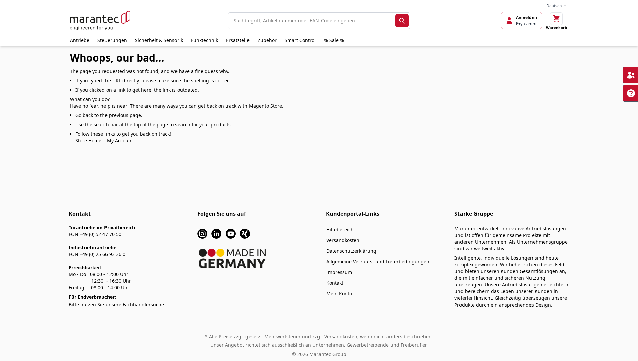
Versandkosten (342, 240)
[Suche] (402, 20)
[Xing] (245, 233)
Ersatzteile (238, 40)
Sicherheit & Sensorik (159, 40)
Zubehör (267, 40)
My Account (120, 140)
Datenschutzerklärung (351, 251)
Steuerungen (112, 40)
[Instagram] (202, 233)
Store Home (88, 140)
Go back (84, 115)
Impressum (339, 272)
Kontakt (334, 283)
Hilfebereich (340, 229)
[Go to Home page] (100, 20)
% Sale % (334, 40)
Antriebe (79, 40)
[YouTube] (231, 233)
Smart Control (300, 40)
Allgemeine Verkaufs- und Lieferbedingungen (377, 261)
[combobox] (311, 21)
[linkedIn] (216, 233)
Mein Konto (339, 293)
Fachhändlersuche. (144, 304)
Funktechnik (204, 40)
